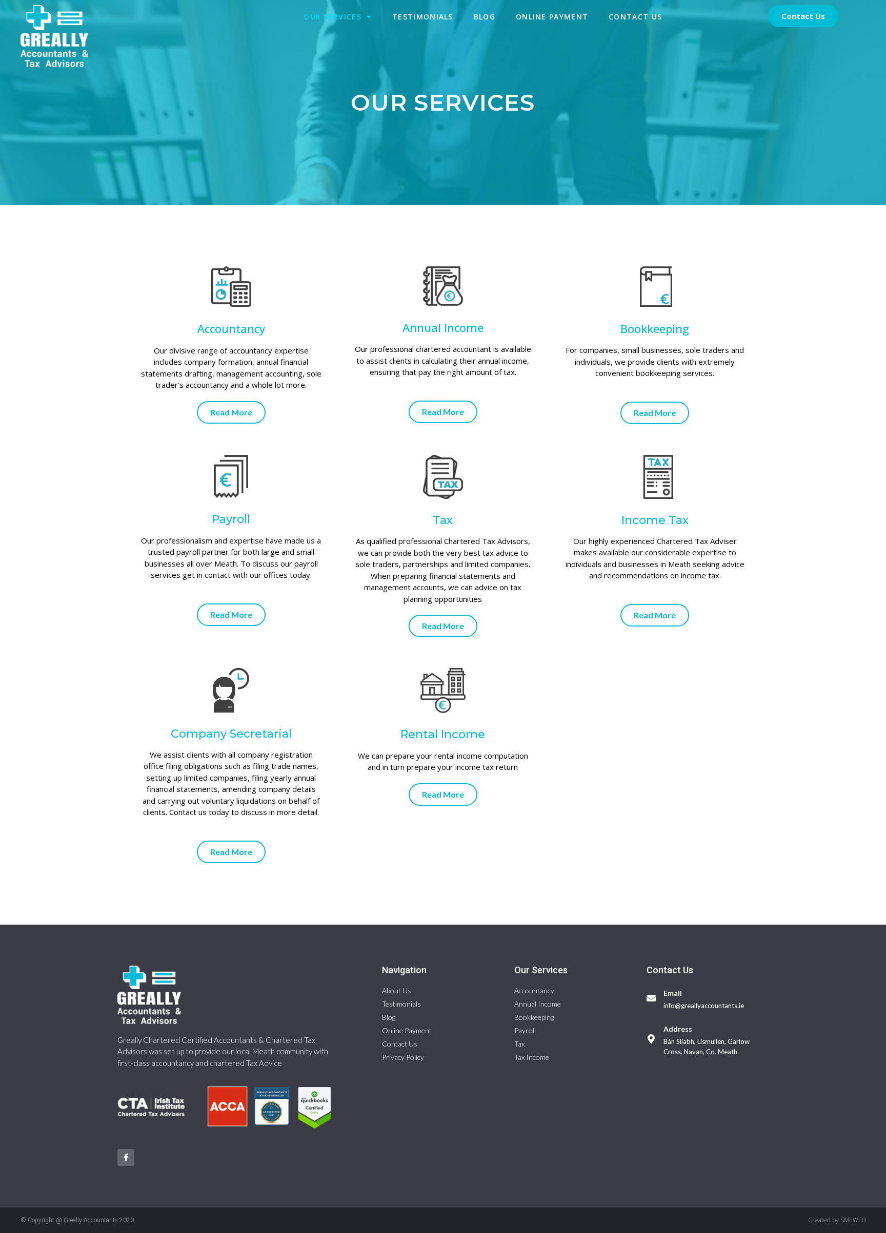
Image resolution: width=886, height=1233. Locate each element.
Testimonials (422, 17)
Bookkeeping (654, 328)
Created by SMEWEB (836, 1220)
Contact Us (635, 17)
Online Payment (552, 17)
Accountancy (231, 328)
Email (672, 993)
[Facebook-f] (125, 1157)
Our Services (332, 17)
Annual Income (443, 327)
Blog (484, 17)
